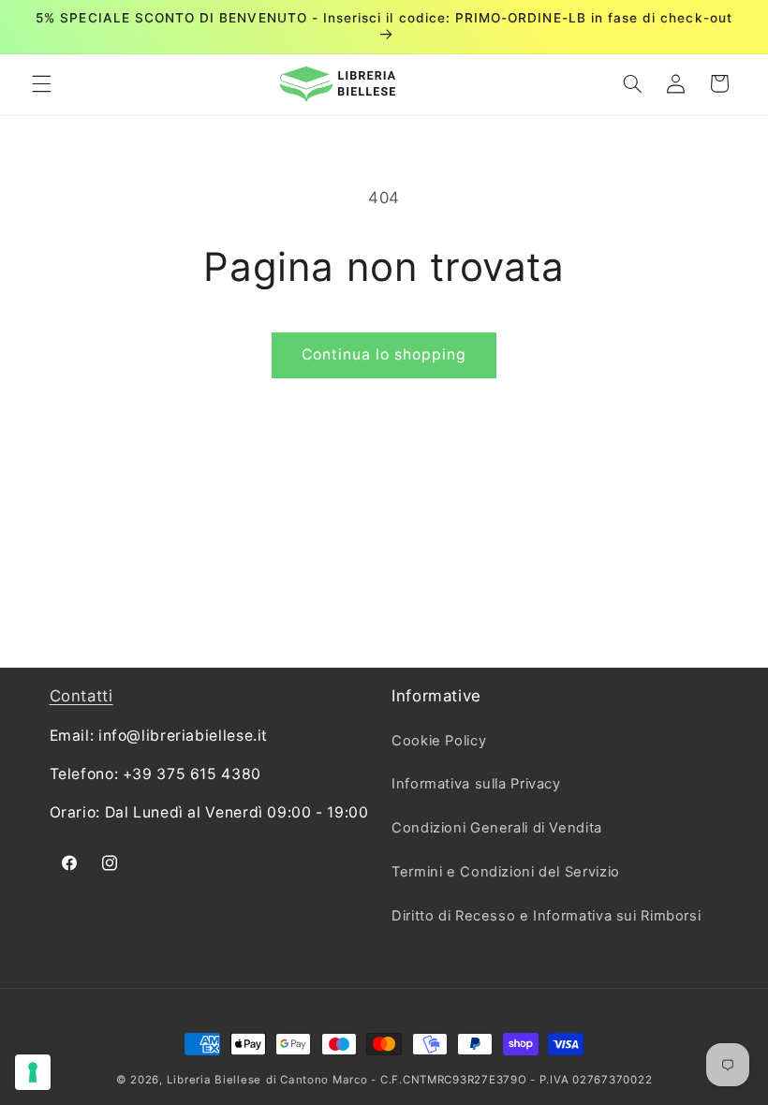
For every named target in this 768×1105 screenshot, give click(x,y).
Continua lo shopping (384, 354)
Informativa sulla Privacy (476, 783)
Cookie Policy (438, 740)
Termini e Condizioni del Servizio (505, 871)
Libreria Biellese (214, 1079)
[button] (41, 83)
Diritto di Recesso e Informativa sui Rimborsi (546, 915)
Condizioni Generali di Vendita (496, 827)
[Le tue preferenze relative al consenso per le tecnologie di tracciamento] (33, 1072)
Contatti (81, 695)
